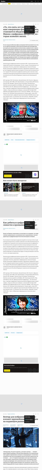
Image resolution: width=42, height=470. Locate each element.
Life (31, 3)
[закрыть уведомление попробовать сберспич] (34, 27)
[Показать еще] (27, 425)
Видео (28, 3)
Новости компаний (25, 387)
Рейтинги (13, 3)
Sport (38, 3)
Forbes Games (6, 3)
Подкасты (24, 3)
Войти (32, 1)
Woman (34, 3)
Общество (24, 193)
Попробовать (27, 32)
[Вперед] (40, 128)
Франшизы (18, 3)
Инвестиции (6, 193)
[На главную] (3, 1)
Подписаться (7, 175)
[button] (41, 1)
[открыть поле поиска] (38, 1)
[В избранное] (19, 193)
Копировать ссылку (34, 40)
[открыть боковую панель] (35, 1)
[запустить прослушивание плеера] (33, 24)
